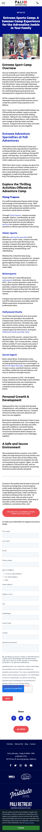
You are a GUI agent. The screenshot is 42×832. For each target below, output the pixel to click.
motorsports (7, 280)
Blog (26, 744)
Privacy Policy (29, 823)
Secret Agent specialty (14, 366)
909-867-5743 (37, 3)
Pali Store (10, 744)
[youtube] (31, 765)
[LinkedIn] (28, 718)
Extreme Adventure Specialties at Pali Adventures (16, 137)
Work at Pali (19, 744)
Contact (32, 744)
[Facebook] (13, 718)
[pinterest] (26, 765)
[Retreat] (21, 805)
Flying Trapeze (10, 197)
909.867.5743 (22, 756)
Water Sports (9, 233)
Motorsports (9, 273)
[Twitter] (21, 718)
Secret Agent (9, 354)
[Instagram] (20, 765)
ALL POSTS (21, 729)
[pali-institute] (21, 793)
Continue (21, 828)
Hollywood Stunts (12, 312)
